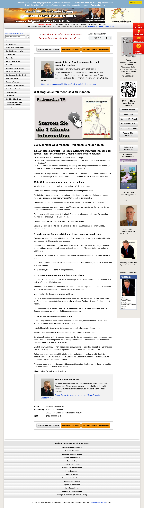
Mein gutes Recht (12, 78)
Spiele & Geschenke (72, 484)
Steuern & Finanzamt (13, 82)
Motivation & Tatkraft (13, 89)
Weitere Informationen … (102, 26)
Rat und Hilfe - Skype (128, 128)
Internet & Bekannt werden (15, 85)
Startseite (9, 41)
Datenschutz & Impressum (15, 48)
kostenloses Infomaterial (48, 49)
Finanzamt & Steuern (72, 464)
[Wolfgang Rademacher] (128, 309)
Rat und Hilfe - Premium (128, 134)
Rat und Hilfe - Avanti (128, 119)
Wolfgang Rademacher (128, 272)
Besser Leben (72, 461)
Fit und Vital (10, 96)
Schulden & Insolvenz (13, 99)
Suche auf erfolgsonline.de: (14, 33)
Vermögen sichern (72, 488)
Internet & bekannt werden (72, 454)
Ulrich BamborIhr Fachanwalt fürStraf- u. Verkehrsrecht (128, 231)
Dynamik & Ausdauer (13, 72)
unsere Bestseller (12, 108)
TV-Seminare (10, 54)
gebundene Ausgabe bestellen (96, 49)
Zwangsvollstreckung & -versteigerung (72, 495)
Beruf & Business (12, 65)
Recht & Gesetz (72, 474)
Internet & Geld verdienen (72, 468)
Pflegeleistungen (11, 92)
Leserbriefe (128, 114)
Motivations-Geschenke (128, 148)
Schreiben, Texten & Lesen (72, 478)
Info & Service (11, 44)
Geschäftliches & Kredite (14, 51)
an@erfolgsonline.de (98, 502)
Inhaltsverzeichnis (129, 110)
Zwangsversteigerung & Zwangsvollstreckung (14, 103)
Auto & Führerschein (13, 61)
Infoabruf (128, 140)
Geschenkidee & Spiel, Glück (16, 75)
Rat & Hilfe (9, 58)
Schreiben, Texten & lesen (15, 68)
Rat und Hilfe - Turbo (129, 124)
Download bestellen (70, 49)
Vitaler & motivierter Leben (72, 491)
